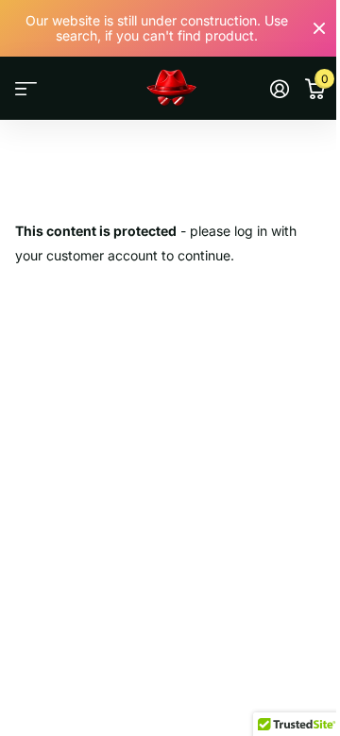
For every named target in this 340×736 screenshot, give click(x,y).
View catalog (26, 89)
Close (319, 28)
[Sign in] (279, 88)
